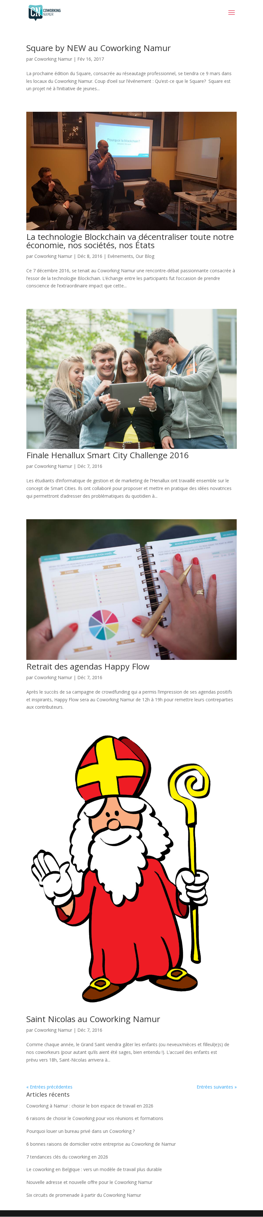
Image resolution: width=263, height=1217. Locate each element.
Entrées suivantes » (217, 1087)
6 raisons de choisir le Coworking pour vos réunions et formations (94, 1118)
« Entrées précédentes (49, 1087)
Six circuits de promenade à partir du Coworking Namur (83, 1195)
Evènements (120, 256)
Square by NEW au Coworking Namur (98, 48)
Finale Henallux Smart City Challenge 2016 (107, 455)
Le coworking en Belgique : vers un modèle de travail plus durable (94, 1169)
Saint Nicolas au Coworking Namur (93, 1019)
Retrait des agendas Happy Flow (87, 666)
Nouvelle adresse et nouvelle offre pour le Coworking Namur (89, 1182)
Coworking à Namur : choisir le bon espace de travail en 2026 (89, 1106)
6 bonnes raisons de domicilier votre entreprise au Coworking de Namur (101, 1144)
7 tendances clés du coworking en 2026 (67, 1157)
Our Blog (145, 256)
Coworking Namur (53, 59)
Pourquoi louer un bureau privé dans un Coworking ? (80, 1131)
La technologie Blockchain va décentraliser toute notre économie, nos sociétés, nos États (130, 241)
